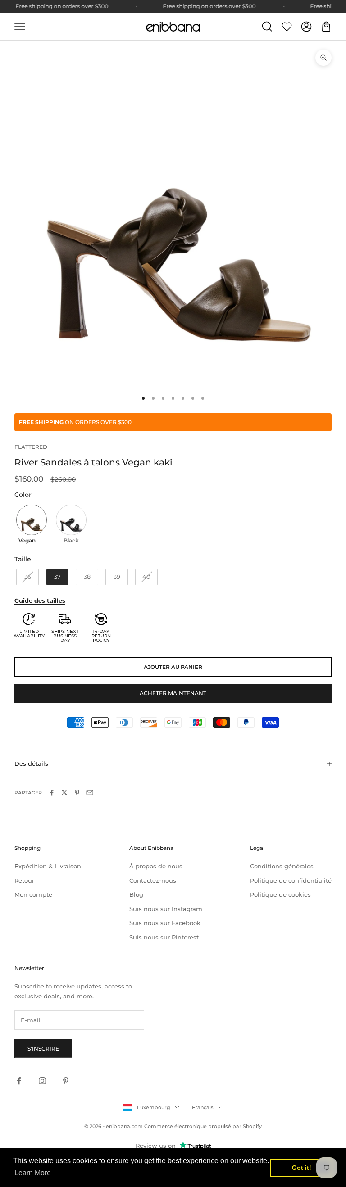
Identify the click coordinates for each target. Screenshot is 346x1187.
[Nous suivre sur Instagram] (42, 1080)
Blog (136, 894)
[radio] (30, 525)
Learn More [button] (32, 1173)
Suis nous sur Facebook (164, 922)
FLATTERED (30, 446)
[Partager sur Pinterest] (77, 792)
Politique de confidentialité (291, 880)
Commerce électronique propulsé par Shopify (203, 1126)
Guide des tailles (39, 600)
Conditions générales (282, 866)
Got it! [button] (301, 1167)
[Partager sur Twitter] (64, 792)
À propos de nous (155, 866)
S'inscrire (43, 1048)
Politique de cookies (280, 894)
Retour (24, 880)
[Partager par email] (89, 792)
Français (203, 1107)
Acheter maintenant (173, 693)
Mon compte (33, 894)
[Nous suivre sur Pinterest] (65, 1080)
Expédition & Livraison (47, 866)
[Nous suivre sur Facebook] (18, 1080)
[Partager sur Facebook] (51, 792)
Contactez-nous (152, 880)
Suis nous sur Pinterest (164, 937)
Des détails (31, 763)
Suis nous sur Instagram (165, 908)
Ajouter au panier (173, 666)
